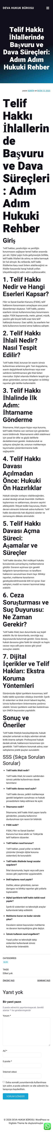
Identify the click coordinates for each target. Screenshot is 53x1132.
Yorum (7, 1016)
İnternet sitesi (10, 1072)
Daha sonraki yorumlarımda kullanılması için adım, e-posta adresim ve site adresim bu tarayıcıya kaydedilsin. (25, 1086)
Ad (5, 1051)
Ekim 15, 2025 (43, 90)
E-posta (7, 1061)
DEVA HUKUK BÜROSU (18, 8)
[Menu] (47, 8)
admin (31, 90)
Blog (6, 962)
